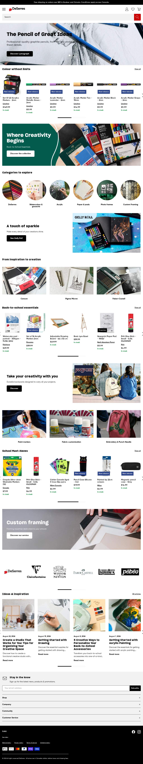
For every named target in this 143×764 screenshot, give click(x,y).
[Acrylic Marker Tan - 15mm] (83, 84)
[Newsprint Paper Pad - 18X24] (107, 323)
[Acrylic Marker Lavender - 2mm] (60, 84)
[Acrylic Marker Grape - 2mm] (131, 84)
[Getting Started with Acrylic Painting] (125, 615)
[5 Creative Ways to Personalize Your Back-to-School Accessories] (89, 615)
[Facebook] (133, 732)
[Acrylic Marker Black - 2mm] (107, 84)
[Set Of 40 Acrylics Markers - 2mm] (12, 84)
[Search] (137, 17)
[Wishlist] (133, 9)
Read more (8, 660)
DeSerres (12, 205)
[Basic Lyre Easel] (83, 323)
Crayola (6, 488)
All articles (136, 594)
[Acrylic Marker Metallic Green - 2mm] (36, 84)
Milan (99, 485)
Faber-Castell (119, 299)
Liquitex (6, 104)
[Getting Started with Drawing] (54, 615)
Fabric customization (71, 442)
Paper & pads (83, 205)
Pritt (122, 345)
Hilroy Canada (56, 485)
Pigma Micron (71, 299)
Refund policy (6, 742)
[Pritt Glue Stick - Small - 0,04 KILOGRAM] (131, 323)
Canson (24, 299)
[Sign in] (126, 9)
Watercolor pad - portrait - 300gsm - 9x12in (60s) (12, 338)
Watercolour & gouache (35, 206)
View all (138, 69)
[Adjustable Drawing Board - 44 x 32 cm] (60, 323)
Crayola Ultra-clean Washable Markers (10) (12, 482)
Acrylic (60, 205)
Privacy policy (18, 742)
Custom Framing (130, 205)
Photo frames (107, 205)
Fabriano (6, 345)
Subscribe (135, 688)
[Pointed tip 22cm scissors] (107, 466)
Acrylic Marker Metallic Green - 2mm (33, 100)
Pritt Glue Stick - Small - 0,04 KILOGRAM (128, 338)
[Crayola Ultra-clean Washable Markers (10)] (12, 466)
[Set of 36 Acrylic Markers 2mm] (36, 323)
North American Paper (106, 342)
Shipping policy (45, 742)
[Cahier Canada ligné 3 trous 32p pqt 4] (60, 466)
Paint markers (24, 442)
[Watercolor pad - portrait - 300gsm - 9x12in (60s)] (12, 323)
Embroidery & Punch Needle (118, 442)
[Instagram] (139, 732)
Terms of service (32, 742)
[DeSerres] (17, 9)
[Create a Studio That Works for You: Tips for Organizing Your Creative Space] (18, 615)
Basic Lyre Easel (81, 336)
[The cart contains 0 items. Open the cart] (139, 9)
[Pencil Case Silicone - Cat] (83, 466)
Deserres (29, 342)
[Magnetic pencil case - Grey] (131, 466)
